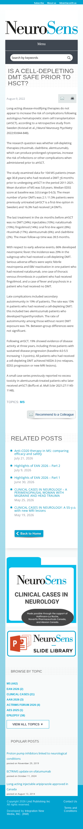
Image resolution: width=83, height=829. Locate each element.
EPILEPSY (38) (16, 715)
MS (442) (12, 683)
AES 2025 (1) (15, 710)
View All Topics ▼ (27, 724)
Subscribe (39, 3)
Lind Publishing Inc (38, 801)
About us (51, 3)
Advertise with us (67, 3)
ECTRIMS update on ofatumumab (29, 771)
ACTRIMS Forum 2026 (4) (23, 704)
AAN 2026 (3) (15, 699)
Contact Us (70, 801)
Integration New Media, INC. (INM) (25, 812)
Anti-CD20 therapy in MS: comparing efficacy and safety (41, 454)
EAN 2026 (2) (15, 689)
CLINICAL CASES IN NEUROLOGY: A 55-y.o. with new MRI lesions (45, 511)
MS (22, 402)
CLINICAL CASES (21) (21, 694)
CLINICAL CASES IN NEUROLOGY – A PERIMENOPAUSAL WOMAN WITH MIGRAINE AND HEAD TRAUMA (40, 494)
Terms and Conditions (70, 809)
